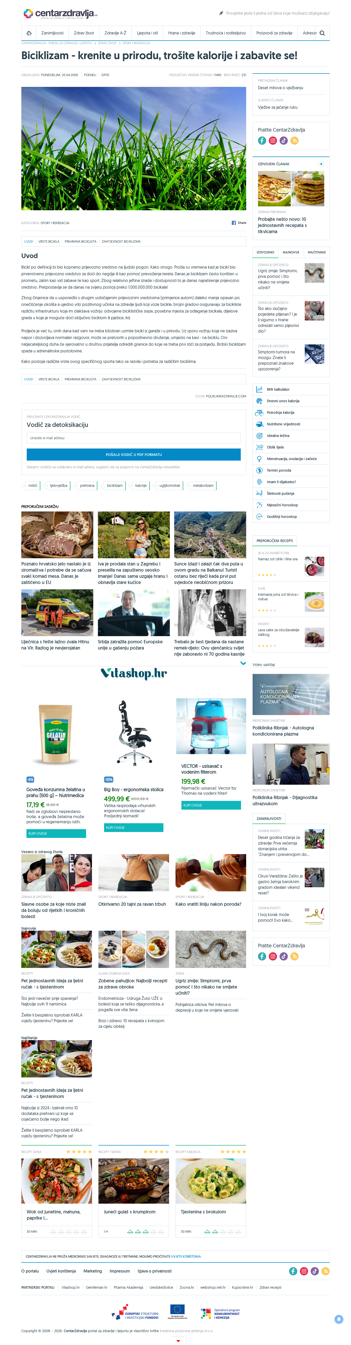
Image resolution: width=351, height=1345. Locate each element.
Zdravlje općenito (36, 897)
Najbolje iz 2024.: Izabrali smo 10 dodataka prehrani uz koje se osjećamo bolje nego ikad (49, 1113)
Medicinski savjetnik (269, 720)
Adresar (310, 33)
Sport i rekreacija (136, 43)
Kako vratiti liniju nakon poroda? (209, 904)
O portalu (30, 1271)
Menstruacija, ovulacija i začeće (292, 458)
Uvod (28, 241)
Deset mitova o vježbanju (280, 87)
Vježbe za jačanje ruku (278, 107)
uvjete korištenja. (186, 1256)
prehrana (87, 485)
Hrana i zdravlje (181, 33)
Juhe (261, 588)
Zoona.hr (187, 1287)
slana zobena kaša (114, 973)
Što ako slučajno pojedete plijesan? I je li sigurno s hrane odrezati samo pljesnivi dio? (278, 320)
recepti (27, 973)
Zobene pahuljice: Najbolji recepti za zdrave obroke (132, 984)
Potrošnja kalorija (280, 412)
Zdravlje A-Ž (115, 33)
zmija (180, 973)
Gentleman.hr (96, 1287)
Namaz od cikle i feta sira (278, 559)
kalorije (141, 485)
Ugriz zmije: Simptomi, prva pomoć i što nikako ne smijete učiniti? (206, 987)
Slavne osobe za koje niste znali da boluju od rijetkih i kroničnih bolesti (53, 910)
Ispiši (105, 75)
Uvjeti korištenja (61, 1271)
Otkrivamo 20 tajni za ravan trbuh (132, 904)
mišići (33, 485)
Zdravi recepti (270, 1287)
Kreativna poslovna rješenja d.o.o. (187, 1331)
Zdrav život (84, 33)
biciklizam (115, 485)
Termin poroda (279, 470)
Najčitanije (317, 252)
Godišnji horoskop (282, 516)
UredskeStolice (161, 1287)
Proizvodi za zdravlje (274, 33)
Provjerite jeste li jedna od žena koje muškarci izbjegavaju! (278, 13)
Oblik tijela (275, 447)
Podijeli (90, 75)
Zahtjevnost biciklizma (121, 241)
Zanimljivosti (52, 33)
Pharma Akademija (128, 1287)
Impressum (120, 1271)
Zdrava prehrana (272, 212)
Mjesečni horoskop (282, 505)
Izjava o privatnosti (155, 1271)
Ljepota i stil (147, 33)
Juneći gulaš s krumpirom (129, 1212)
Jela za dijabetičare (273, 553)
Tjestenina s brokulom (203, 1212)
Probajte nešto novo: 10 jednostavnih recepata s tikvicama (282, 225)
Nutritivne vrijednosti (283, 424)
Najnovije (291, 252)
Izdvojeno (265, 252)
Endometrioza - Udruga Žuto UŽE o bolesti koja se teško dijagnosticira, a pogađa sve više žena (131, 1004)
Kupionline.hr (242, 1287)
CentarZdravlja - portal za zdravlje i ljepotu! (56, 43)
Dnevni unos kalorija (283, 401)
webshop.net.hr (213, 1287)
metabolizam (203, 485)
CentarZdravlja (59, 13)
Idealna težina (278, 435)
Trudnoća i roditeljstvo (226, 33)
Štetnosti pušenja (280, 493)
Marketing (93, 1271)
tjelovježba (58, 485)
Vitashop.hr (71, 1287)
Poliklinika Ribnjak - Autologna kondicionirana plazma (283, 731)
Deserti (263, 624)
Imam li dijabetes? (281, 482)
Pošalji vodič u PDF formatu (134, 454)
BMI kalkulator (278, 389)
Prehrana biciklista (80, 241)
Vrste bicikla (49, 241)
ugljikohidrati (170, 485)
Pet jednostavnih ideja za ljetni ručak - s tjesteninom (52, 984)
